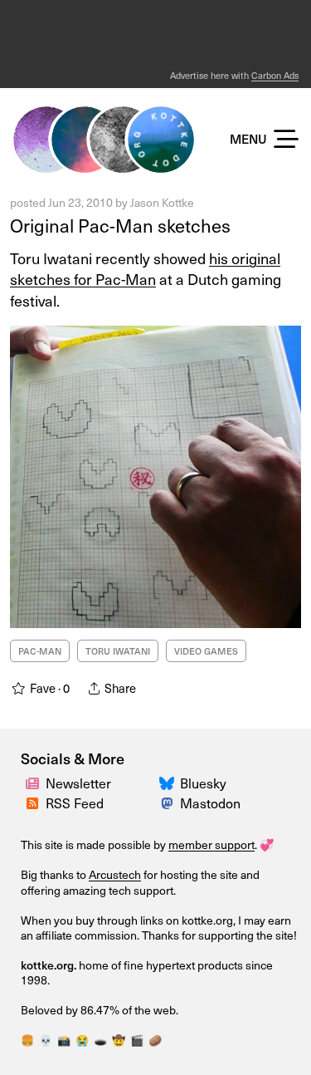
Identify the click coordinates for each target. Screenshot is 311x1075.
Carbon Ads (275, 75)
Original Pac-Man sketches (120, 224)
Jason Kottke (162, 202)
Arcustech (115, 874)
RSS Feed (75, 802)
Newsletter (78, 783)
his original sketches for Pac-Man (145, 268)
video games (206, 651)
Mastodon (210, 802)
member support (211, 844)
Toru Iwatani (117, 651)
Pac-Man (39, 651)
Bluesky (203, 783)
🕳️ (100, 1040)
